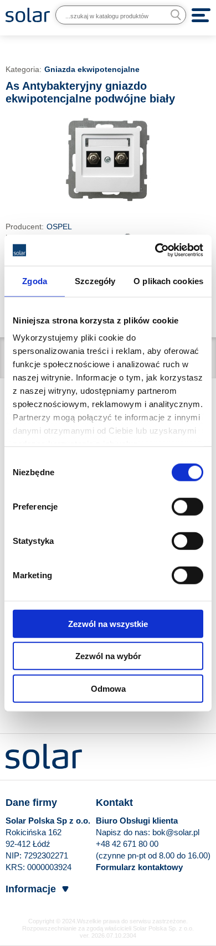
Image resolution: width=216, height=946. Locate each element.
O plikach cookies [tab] (168, 280)
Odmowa (108, 688)
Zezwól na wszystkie (108, 623)
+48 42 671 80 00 (127, 844)
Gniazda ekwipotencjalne (92, 69)
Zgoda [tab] (34, 280)
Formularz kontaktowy (139, 867)
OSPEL (59, 226)
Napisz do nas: (124, 832)
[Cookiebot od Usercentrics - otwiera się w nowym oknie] (155, 250)
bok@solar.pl (175, 832)
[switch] (187, 506)
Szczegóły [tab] (95, 280)
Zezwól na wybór (108, 656)
